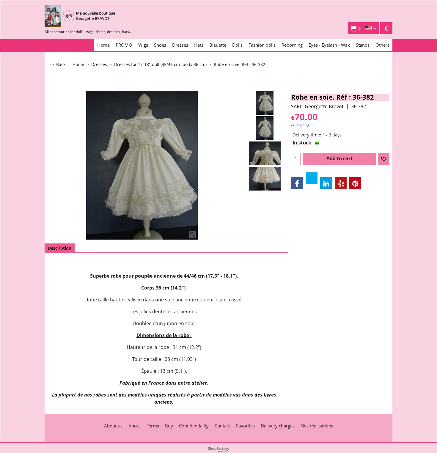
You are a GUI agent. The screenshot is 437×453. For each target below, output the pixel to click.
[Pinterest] (355, 183)
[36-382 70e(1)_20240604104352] (265, 128)
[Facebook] (297, 183)
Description (59, 248)
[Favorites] (383, 159)
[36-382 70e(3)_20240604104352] (265, 153)
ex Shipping (300, 125)
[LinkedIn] (326, 183)
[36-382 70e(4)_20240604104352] (265, 179)
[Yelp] (341, 183)
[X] (311, 178)
